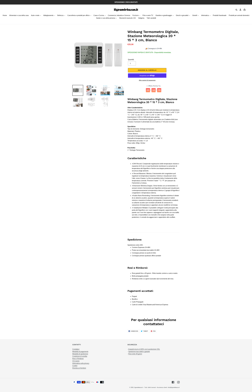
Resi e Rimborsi (78, 358)
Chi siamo (75, 361)
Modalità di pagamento (80, 351)
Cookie (74, 366)
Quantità (131, 59)
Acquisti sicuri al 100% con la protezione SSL (144, 349)
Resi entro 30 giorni (135, 354)
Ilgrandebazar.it (138, 387)
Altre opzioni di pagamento (147, 80)
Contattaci (75, 349)
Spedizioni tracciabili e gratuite (139, 351)
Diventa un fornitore (79, 368)
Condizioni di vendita (79, 356)
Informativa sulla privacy (80, 363)
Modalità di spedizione (80, 354)
